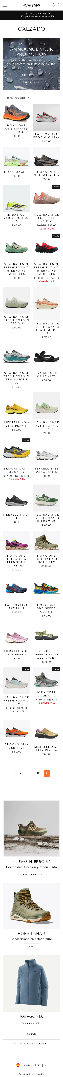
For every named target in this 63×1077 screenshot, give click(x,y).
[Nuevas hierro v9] (31, 828)
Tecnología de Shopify (31, 1074)
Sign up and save (30, 1043)
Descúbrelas (32, 874)
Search (31, 1033)
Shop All (31, 82)
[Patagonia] (31, 983)
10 (37, 773)
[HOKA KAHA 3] (31, 906)
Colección (31, 1023)
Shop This (31, 75)
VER (31, 946)
